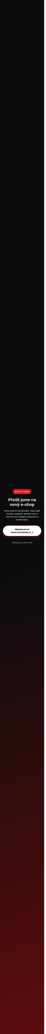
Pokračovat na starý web (22, 542)
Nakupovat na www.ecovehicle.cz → (22, 531)
